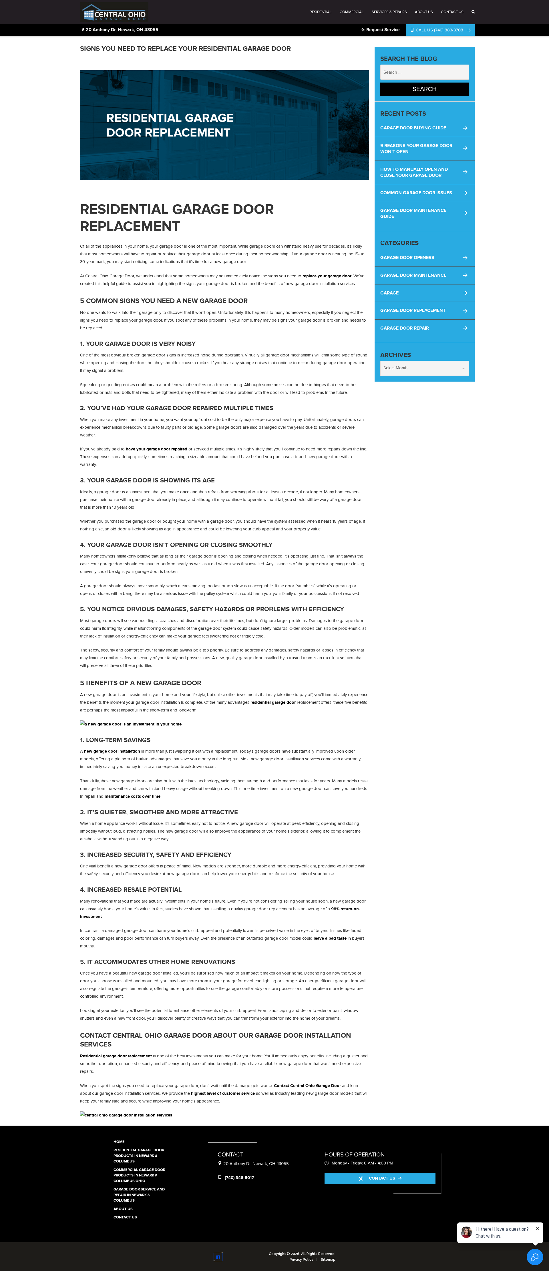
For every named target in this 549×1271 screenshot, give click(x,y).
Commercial (352, 12)
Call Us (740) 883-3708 (439, 30)
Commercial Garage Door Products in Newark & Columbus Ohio (139, 1175)
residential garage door (273, 702)
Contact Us (452, 12)
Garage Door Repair (404, 328)
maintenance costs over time (132, 796)
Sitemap (328, 1260)
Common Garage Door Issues (416, 193)
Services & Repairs (389, 12)
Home (119, 1142)
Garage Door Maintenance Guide (413, 213)
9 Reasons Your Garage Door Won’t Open (416, 149)
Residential (321, 12)
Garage (389, 293)
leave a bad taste (330, 938)
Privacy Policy (301, 1260)
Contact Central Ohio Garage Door (307, 1085)
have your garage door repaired (156, 449)
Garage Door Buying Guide (413, 128)
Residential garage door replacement (116, 1056)
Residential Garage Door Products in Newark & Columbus (139, 1156)
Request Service (382, 30)
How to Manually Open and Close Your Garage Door (414, 172)
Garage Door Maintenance (413, 275)
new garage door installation (112, 751)
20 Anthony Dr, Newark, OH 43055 (121, 30)
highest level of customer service (223, 1093)
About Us (424, 12)
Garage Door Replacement (412, 310)
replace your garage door (327, 276)
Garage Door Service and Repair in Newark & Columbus (139, 1195)
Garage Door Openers (407, 257)
